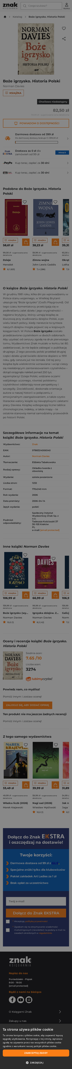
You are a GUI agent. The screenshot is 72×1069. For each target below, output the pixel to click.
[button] (36, 1062)
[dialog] (36, 1046)
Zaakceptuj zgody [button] (35, 1053)
